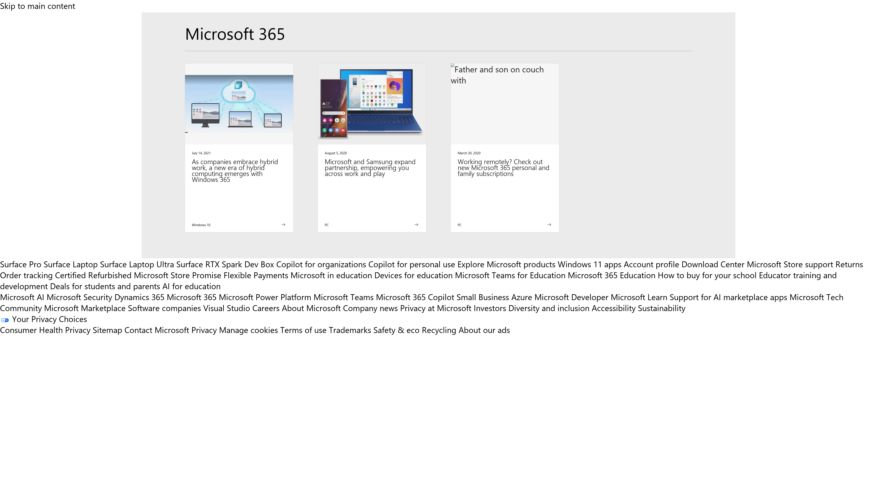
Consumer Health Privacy (45, 329)
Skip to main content (37, 5)
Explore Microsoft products (506, 263)
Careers (266, 307)
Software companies (164, 307)
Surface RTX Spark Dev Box (225, 263)
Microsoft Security (79, 296)
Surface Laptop (71, 263)
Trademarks (350, 329)
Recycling (439, 329)
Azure (521, 296)
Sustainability (661, 307)
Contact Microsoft (156, 329)
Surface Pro (20, 263)
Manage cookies (248, 329)
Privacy (205, 329)
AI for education (191, 285)
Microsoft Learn (639, 296)
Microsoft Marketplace (85, 307)
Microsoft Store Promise (177, 274)
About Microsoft (311, 307)
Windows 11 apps (589, 263)
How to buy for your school (707, 274)
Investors (490, 307)
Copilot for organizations (321, 263)
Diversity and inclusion (548, 307)
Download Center (713, 263)
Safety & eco (396, 329)
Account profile (651, 263)
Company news (370, 307)
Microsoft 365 (192, 296)
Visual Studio (226, 307)
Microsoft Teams (344, 296)
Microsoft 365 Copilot (415, 296)
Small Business (483, 296)
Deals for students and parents (105, 285)
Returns (849, 263)
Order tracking (26, 274)
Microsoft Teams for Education (510, 274)
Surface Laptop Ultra (137, 263)
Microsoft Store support (790, 263)
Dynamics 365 (139, 296)
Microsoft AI (22, 296)
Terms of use (303, 329)
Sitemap (107, 329)
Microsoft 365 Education (611, 274)
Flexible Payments (256, 274)
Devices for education (413, 274)
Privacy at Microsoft (435, 307)
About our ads (484, 329)
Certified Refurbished (93, 274)
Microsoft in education (331, 274)
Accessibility (614, 307)
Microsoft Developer (571, 296)
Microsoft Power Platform (265, 296)
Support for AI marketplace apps (728, 296)
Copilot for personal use (411, 263)
